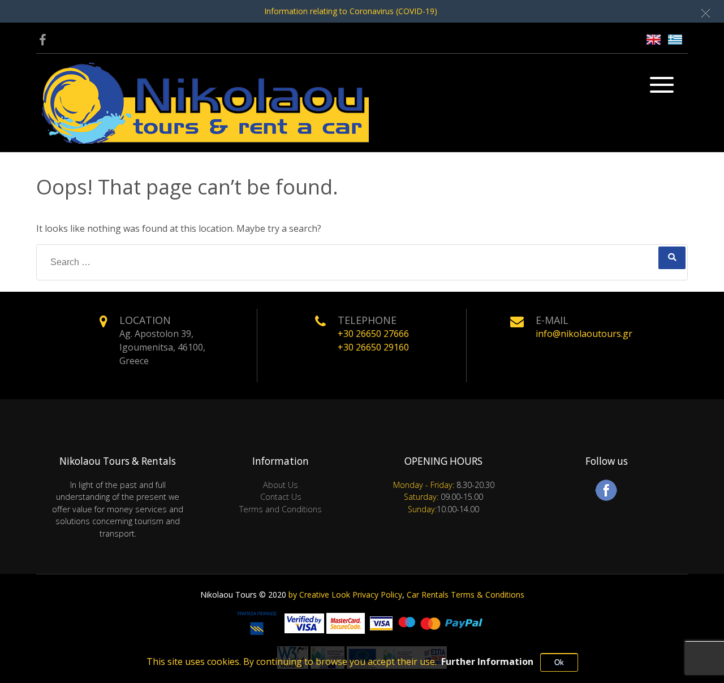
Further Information (487, 661)
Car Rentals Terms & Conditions (465, 594)
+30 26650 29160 (373, 347)
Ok (559, 662)
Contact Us (280, 496)
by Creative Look (319, 594)
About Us (280, 484)
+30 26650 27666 (373, 333)
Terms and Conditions (280, 509)
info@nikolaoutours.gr (584, 333)
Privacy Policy (377, 594)
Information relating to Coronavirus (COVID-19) (350, 11)
